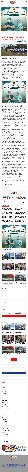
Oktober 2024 (5, 432)
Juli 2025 (3, 413)
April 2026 (4, 393)
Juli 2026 (3, 387)
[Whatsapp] (25, 41)
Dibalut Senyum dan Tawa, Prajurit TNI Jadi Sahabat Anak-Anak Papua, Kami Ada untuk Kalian (20, 221)
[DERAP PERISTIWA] (14, 2)
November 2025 (5, 404)
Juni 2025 (4, 415)
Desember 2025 (5, 402)
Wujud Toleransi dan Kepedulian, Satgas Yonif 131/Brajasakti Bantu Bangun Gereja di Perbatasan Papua (7, 221)
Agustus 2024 (5, 436)
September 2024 (5, 434)
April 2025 (4, 419)
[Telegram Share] (22, 41)
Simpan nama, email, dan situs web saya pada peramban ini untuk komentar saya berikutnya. (12, 313)
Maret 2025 (4, 421)
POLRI (2, 469)
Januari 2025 (4, 426)
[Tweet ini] (20, 41)
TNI (2, 41)
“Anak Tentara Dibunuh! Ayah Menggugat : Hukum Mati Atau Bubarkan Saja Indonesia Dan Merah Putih (20, 213)
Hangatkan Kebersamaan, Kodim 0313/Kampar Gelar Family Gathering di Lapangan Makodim (20, 217)
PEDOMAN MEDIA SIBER (13, 467)
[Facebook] (11, 193)
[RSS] (16, 193)
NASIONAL (21, 467)
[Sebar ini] (18, 41)
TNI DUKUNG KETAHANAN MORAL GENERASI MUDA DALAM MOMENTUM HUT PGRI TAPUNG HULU (7, 213)
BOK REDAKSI (4, 467)
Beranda (3, 34)
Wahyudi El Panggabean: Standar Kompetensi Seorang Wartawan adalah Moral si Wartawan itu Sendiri (20, 199)
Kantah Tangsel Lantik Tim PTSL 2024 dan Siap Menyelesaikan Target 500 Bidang (7, 199)
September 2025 (5, 408)
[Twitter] (14, 193)
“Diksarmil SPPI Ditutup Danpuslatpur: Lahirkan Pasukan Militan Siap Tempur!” (7, 217)
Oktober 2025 (5, 406)
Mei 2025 (4, 417)
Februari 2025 (5, 424)
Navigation (7, 469)
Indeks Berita (10, 470)
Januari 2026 (4, 400)
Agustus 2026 (5, 385)
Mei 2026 (4, 391)
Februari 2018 (5, 441)
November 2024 (5, 430)
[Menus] (2, 1)
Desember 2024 (5, 428)
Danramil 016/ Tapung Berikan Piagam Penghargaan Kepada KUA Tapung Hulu (20, 209)
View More (14, 359)
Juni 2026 (4, 389)
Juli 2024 (3, 439)
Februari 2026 (5, 398)
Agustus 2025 (5, 411)
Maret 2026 (4, 395)
